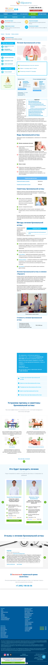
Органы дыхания (28, 623)
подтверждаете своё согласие (10, 659)
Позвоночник (27, 619)
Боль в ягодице (3, 632)
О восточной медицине (5, 618)
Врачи (2, 610)
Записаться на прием (22, 89)
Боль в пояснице (4, 629)
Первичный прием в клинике (23, 181)
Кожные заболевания (29, 622)
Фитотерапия (21, 266)
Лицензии (3, 614)
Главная (5, 14)
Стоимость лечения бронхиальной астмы (38, 108)
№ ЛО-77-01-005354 (43, 640)
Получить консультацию (14, 520)
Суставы (26, 620)
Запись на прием (36, 10)
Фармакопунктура (28, 614)
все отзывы (19, 564)
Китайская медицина (5, 619)
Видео (2, 613)
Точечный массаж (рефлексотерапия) (36, 446)
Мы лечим (33, 14)
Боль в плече (3, 628)
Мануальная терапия (29, 610)
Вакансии (3, 615)
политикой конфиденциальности (15, 660)
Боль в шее (3, 630)
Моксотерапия (36, 428)
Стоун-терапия (22, 254)
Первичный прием (4, 612)
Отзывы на (28, 627)
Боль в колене (3, 633)
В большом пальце (4, 637)
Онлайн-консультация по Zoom (23, 184)
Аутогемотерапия (28, 615)
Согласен (13, 662)
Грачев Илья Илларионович (14, 497)
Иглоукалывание (12, 428)
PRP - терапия (27, 612)
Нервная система (28, 624)
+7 (35, 7)
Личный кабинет (4, 617)
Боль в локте (3, 627)
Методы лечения (42, 14)
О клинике (14, 14)
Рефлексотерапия (22, 259)
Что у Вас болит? (24, 14)
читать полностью (11, 564)
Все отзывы (27, 630)
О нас (2, 609)
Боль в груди (3, 634)
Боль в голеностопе (4, 635)
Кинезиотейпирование (29, 613)
